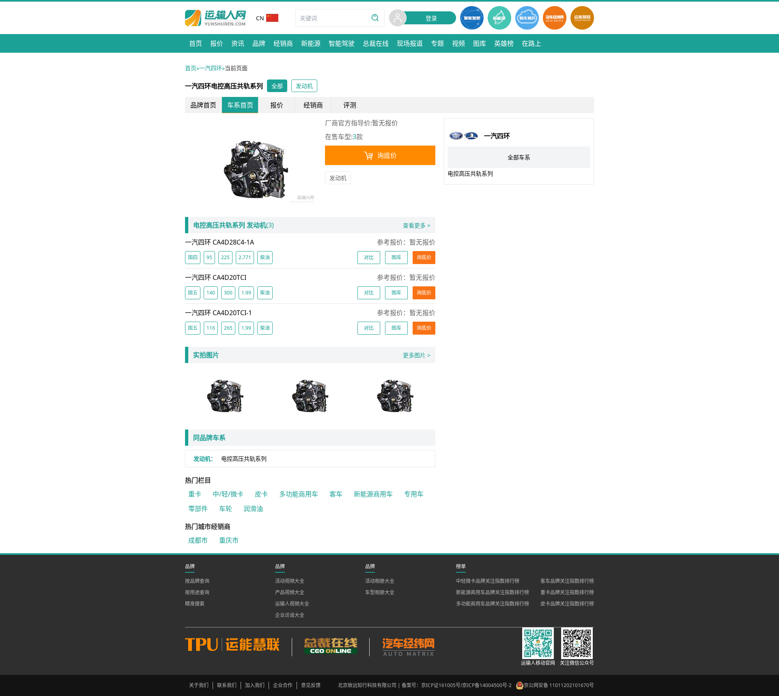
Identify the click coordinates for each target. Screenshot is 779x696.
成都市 (198, 540)
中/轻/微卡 (228, 494)
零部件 (198, 508)
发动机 (337, 178)
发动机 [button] (304, 86)
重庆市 (229, 540)
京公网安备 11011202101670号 (559, 685)
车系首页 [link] (240, 105)
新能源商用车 (373, 494)
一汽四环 (210, 68)
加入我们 (255, 685)
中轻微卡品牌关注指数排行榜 (487, 581)
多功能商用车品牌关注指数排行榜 (492, 603)
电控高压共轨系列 (244, 458)
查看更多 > (416, 225)
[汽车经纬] (408, 647)
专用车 (414, 494)
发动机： (205, 458)
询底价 (387, 155)
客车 (335, 494)
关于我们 (199, 685)
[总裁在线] (330, 647)
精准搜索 (194, 603)
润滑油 (253, 508)
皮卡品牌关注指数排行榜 (567, 603)
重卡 (194, 494)
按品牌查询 (197, 581)
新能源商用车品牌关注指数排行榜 (492, 592)
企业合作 (283, 685)
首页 (190, 68)
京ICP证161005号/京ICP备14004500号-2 (466, 685)
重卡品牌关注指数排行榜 (567, 592)
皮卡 (261, 494)
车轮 (225, 508)
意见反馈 (311, 685)
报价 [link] (276, 105)
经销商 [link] (313, 105)
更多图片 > (416, 355)
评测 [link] (349, 105)
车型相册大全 (379, 592)
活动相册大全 (379, 581)
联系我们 (227, 685)
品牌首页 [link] (203, 105)
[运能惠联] (238, 647)
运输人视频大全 (292, 603)
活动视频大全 (289, 581)
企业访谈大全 (289, 615)
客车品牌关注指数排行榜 (567, 581)
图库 (396, 257)
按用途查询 (197, 592)
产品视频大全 (289, 592)
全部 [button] (277, 86)
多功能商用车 (298, 494)
